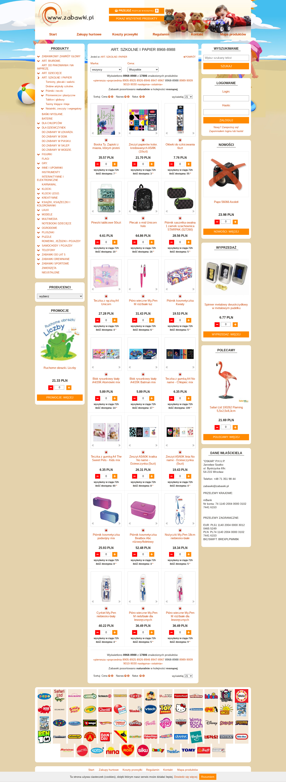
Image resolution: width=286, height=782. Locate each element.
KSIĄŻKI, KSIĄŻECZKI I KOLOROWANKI (53, 204)
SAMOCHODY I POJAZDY (57, 245)
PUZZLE (47, 236)
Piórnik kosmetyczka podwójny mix (106, 536)
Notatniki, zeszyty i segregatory (64, 108)
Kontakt (197, 34)
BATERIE (47, 118)
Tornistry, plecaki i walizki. (60, 81)
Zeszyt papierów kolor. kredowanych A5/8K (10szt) (143, 148)
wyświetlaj (177, 96)
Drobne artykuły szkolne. (60, 86)
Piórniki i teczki (54, 90)
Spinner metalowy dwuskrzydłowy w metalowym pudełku (226, 306)
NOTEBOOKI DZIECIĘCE (56, 223)
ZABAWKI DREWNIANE (56, 259)
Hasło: (226, 105)
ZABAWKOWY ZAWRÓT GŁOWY (61, 56)
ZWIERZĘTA (49, 268)
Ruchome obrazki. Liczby (60, 367)
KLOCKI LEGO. (51, 193)
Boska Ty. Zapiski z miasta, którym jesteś (106, 146)
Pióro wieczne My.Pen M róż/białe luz (143, 302)
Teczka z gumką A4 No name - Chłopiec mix (180, 380)
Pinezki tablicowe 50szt (106, 222)
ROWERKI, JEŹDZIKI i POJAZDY (61, 241)
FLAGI (45, 158)
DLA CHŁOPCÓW (52, 123)
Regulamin (161, 34)
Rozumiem (207, 776)
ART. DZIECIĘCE (52, 73)
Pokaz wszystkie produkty (136, 18)
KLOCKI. (47, 189)
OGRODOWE (49, 227)
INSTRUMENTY (51, 172)
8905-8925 (130, 80)
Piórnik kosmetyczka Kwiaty (180, 302)
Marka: (94, 63)
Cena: (131, 63)
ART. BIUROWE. (51, 60)
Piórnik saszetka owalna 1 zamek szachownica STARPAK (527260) (180, 226)
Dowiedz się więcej (185, 776)
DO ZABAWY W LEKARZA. (58, 132)
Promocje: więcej (59, 397)
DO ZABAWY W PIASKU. (56, 141)
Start (53, 34)
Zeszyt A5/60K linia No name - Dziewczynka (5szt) (180, 460)
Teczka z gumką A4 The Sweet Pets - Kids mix (106, 458)
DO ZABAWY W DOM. (55, 136)
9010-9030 (130, 84)
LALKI (45, 210)
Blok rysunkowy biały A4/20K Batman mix (143, 380)
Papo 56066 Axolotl (226, 201)
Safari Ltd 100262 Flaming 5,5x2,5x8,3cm (226, 409)
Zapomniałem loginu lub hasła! (226, 131)
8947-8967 (158, 80)
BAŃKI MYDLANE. (52, 114)
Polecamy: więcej (226, 437)
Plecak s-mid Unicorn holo (143, 224)
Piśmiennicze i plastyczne (60, 95)
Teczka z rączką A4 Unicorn (106, 302)
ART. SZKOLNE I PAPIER (57, 77)
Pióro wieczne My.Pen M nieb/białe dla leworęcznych (143, 616)
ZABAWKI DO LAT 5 (53, 254)
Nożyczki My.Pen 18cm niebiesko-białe (180, 536)
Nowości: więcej (226, 231)
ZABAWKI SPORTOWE (55, 263)
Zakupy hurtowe (89, 34)
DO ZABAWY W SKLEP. (56, 145)
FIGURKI (47, 154)
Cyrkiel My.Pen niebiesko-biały (106, 614)
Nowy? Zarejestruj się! (226, 127)
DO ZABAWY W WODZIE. (57, 149)
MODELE (47, 214)
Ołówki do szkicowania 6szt (180, 146)
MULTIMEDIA (49, 219)
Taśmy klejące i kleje (57, 104)
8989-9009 (186, 80)
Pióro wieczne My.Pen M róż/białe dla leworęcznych (180, 616)
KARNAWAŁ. (49, 184)
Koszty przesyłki (125, 34)
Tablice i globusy (55, 99)
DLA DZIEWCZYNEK (54, 127)
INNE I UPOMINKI (52, 167)
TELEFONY (48, 250)
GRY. (45, 163)
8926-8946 (144, 80)
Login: (226, 91)
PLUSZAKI (48, 232)
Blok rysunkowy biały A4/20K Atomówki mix (106, 380)
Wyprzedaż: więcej (226, 334)
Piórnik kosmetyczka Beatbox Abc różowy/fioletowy (143, 538)
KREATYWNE (50, 197)
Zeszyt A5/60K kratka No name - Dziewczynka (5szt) (143, 460)
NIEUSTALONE (51, 272)
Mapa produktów (233, 34)
